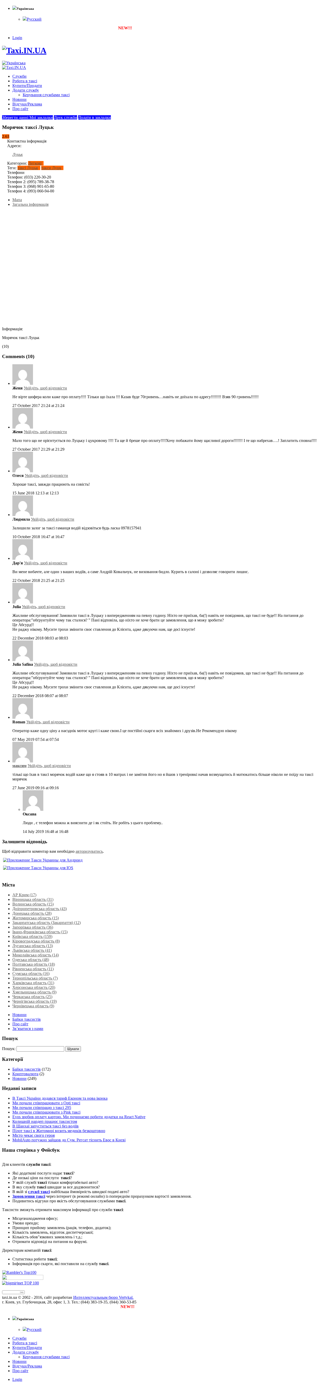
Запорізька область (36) (32, 927)
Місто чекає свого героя (33, 1135)
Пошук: (8, 1048)
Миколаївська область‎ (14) (35, 955)
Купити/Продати (27, 85)
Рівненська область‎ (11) (33, 969)
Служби (19, 76)
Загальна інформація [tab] (30, 204)
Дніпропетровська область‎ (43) (39, 909)
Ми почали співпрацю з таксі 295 (41, 1107)
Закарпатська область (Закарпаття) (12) (46, 922)
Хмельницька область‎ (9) (34, 992)
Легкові (35, 163)
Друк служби (65, 117)
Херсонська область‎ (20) (33, 987)
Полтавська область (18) (33, 964)
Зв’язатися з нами (27, 1028)
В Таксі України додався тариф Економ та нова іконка (60, 1098)
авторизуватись (89, 851)
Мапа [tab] (17, 200)
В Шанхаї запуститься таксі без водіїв (45, 1126)
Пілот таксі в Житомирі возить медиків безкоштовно (58, 1131)
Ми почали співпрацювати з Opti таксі (46, 1103)
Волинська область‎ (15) (33, 904)
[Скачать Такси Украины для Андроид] (42, 860)
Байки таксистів (26, 1019)
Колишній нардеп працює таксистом (44, 1121)
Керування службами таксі (46, 95)
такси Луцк (51, 168)
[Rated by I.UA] (22, 1278)
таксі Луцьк (28, 168)
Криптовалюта (25, 1074)
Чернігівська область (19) (34, 1001)
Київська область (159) (32, 936)
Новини (19, 99)
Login (17, 37)
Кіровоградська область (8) (36, 941)
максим (19, 765)
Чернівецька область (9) (33, 1006)
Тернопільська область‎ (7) (35, 978)
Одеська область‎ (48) (30, 959)
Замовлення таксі (28, 1196)
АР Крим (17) (24, 895)
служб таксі (39, 1191)
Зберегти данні (15, 117)
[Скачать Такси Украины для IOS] (37, 868)
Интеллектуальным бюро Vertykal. (103, 1297)
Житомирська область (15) (35, 918)
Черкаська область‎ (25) (32, 996)
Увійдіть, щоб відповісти (45, 388)
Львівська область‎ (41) (32, 950)
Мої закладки (41, 117)
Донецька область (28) (32, 913)
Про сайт (20, 108)
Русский (34, 19)
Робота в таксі (24, 81)
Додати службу (25, 90)
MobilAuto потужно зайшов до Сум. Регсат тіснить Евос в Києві (69, 1140)
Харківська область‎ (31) (33, 983)
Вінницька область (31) (32, 899)
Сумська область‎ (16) (31, 973)
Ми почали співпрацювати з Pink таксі (46, 1112)
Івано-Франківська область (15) (40, 932)
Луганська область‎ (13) (32, 946)
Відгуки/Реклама (27, 104)
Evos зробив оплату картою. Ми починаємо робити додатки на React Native (78, 1117)
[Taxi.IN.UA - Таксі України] (24, 50)
